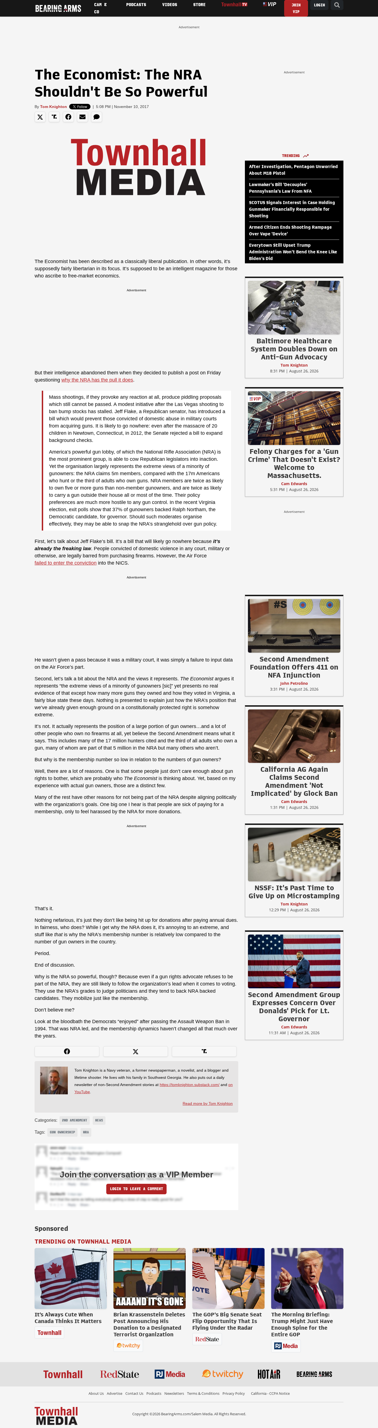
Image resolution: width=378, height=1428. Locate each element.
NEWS (99, 1120)
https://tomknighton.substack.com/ (189, 1084)
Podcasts (153, 1393)
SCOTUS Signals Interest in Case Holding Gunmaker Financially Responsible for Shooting (292, 209)
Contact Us (134, 1393)
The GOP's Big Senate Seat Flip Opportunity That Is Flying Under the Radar (227, 1321)
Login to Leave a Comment (136, 1189)
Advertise (114, 1393)
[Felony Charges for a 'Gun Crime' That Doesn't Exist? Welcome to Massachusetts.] (294, 418)
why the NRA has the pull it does (97, 380)
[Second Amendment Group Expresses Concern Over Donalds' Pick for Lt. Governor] (294, 961)
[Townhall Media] (56, 1415)
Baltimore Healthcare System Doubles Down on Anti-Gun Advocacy (294, 349)
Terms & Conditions (203, 1393)
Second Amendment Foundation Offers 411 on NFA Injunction (294, 667)
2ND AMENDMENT (74, 1120)
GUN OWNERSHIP (62, 1132)
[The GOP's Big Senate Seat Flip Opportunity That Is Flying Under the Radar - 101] (228, 1278)
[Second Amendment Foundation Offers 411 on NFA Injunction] (294, 625)
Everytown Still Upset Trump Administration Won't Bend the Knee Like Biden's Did (293, 252)
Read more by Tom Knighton (208, 1103)
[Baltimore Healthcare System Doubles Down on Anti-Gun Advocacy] (294, 307)
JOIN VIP (296, 8)
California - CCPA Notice (270, 1393)
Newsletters (174, 1393)
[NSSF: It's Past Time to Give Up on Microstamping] (294, 854)
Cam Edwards (294, 483)
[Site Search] (337, 5)
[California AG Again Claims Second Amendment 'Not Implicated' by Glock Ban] (294, 736)
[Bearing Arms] (58, 8)
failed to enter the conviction (66, 563)
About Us (96, 1393)
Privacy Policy (233, 1393)
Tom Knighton (53, 106)
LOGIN (319, 5)
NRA (86, 1132)
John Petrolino (294, 683)
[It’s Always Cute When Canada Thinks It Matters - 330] (71, 1278)
